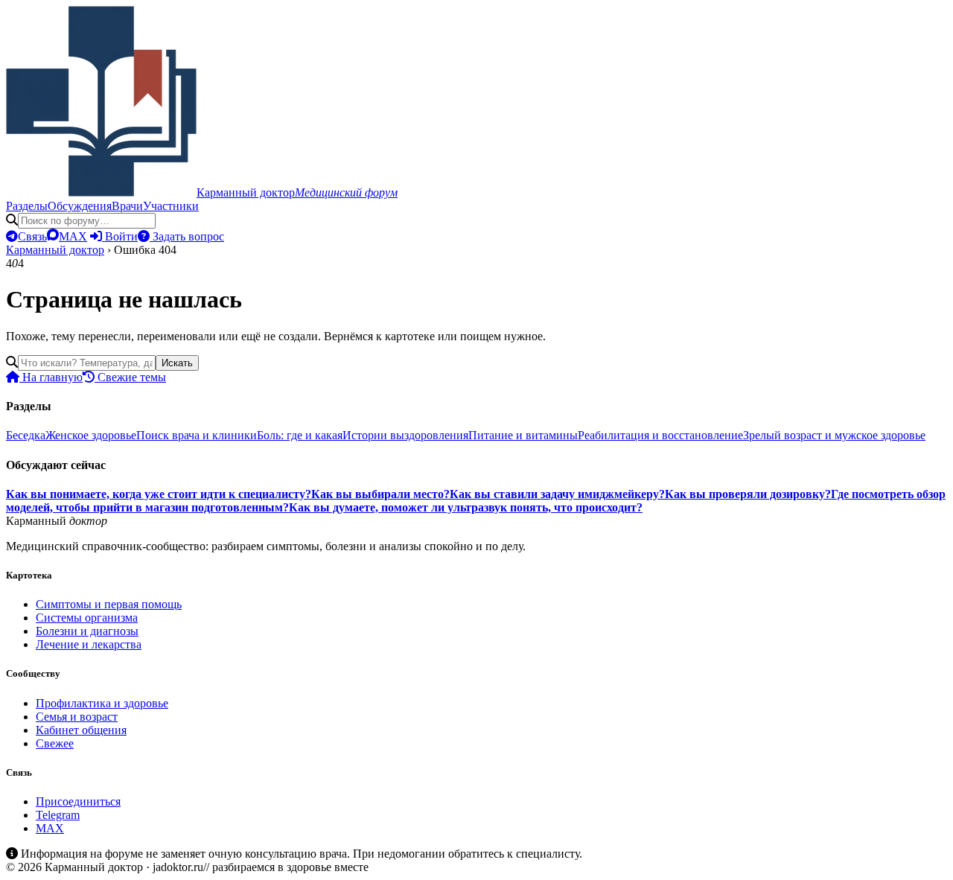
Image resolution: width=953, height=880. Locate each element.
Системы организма (87, 617)
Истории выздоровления (405, 435)
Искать (177, 363)
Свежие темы (130, 377)
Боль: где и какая (299, 435)
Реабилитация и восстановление (660, 435)
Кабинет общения (81, 730)
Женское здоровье (90, 435)
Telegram (58, 815)
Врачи (127, 206)
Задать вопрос (187, 236)
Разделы (27, 206)
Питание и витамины (523, 435)
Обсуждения (80, 206)
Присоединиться (78, 801)
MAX (50, 828)
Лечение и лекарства (88, 644)
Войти (120, 236)
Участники (171, 206)
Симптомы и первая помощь (109, 604)
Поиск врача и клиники (196, 435)
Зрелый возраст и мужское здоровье (834, 435)
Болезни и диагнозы (87, 631)
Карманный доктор (55, 249)
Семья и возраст (77, 716)
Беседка (25, 435)
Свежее (55, 743)
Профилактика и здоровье (102, 703)
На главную (51, 377)
